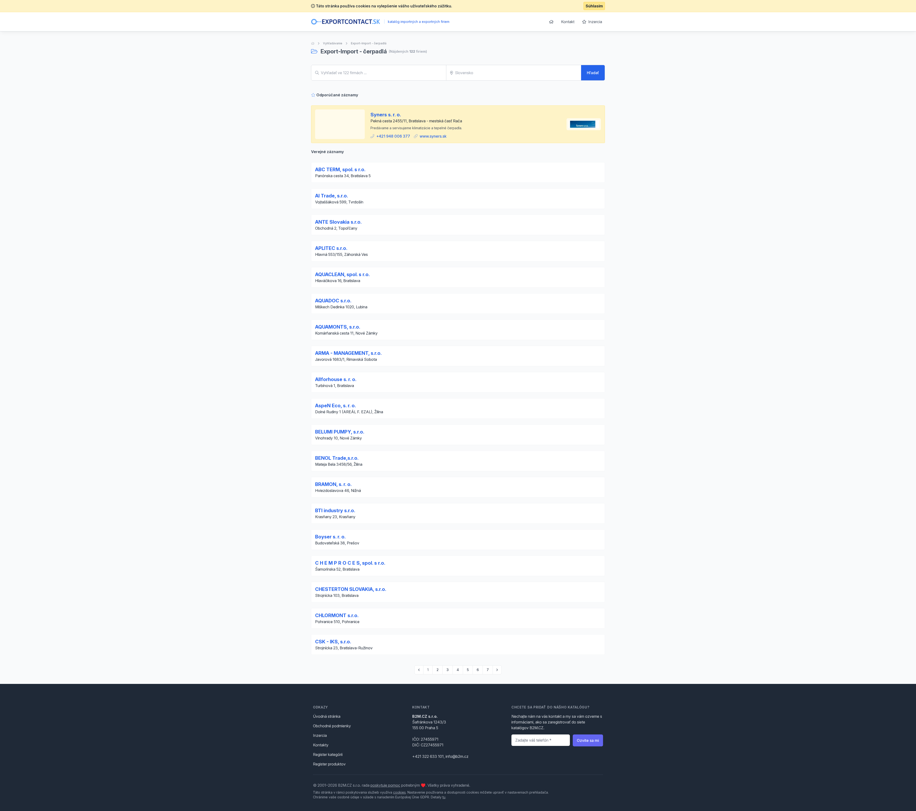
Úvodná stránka (326, 716)
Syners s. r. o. (385, 115)
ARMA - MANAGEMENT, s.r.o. (348, 353)
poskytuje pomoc (385, 785)
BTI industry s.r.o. (335, 510)
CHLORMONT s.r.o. (337, 615)
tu (443, 797)
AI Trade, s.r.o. (331, 196)
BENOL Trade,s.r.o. (337, 458)
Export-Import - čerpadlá (368, 43)
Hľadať (593, 72)
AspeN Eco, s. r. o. (335, 405)
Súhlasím (594, 6)
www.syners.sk (433, 136)
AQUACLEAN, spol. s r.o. (342, 274)
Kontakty (320, 745)
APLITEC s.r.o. (331, 248)
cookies (399, 792)
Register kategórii (328, 754)
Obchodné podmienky (332, 725)
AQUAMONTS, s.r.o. (337, 327)
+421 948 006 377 (393, 136)
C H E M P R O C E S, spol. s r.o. (350, 563)
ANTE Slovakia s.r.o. (338, 222)
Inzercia (594, 21)
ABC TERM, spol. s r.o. (340, 169)
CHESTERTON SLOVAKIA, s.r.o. (350, 589)
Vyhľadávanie (332, 43)
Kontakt (567, 21)
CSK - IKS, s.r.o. (333, 642)
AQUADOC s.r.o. (333, 301)
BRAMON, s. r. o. (333, 484)
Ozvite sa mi (588, 740)
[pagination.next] (497, 669)
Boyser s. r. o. (330, 537)
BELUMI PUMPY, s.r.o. (339, 432)
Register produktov (329, 764)
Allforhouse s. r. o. (335, 379)
